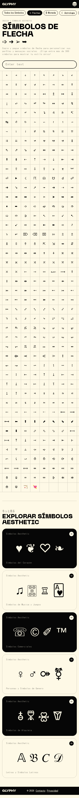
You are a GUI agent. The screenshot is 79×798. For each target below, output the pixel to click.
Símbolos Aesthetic (22, 21)
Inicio (5, 21)
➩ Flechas (34, 13)
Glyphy (9, 4)
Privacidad (52, 791)
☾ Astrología (68, 13)
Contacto (40, 791)
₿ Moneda (51, 13)
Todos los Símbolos (14, 13)
